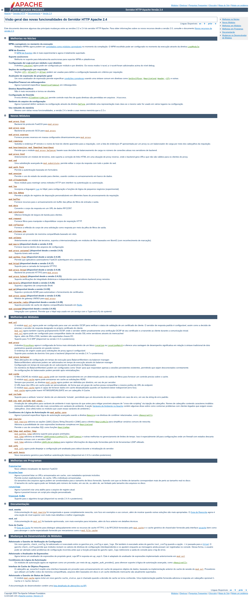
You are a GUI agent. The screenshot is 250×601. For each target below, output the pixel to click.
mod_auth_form (16, 167)
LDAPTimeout (75, 437)
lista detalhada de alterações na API (70, 586)
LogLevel (28, 66)
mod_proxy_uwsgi (17, 296)
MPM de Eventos (24, 53)
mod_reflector (16, 225)
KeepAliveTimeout (50, 85)
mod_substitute (51, 163)
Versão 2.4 (47, 13)
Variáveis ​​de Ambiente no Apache (108, 406)
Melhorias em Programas (232, 29)
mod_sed (13, 160)
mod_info (13, 446)
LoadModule (193, 47)
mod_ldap (13, 431)
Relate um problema (239, 5)
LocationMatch (115, 345)
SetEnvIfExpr (135, 78)
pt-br (210, 24)
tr (215, 24)
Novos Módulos (228, 22)
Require (91, 415)
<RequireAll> (146, 415)
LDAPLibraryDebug (51, 442)
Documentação (34, 13)
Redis (79, 305)
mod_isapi (37, 401)
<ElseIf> (32, 72)
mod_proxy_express (18, 135)
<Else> (42, 72)
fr (204, 24)
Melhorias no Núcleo (230, 19)
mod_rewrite (15, 419)
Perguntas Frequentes (198, 5)
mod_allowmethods (18, 180)
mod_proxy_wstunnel (19, 251)
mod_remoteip (16, 141)
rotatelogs (14, 487)
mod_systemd (15, 309)
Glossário (213, 5)
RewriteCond (150, 78)
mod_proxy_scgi (17, 128)
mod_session (15, 173)
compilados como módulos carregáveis (64, 46)
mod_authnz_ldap (27, 431)
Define (81, 104)
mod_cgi (13, 401)
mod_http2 (14, 263)
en (200, 24)
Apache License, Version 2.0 (31, 596)
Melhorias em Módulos (231, 26)
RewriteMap (63, 427)
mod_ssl (13, 322)
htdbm (22, 496)
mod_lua (13, 186)
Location (99, 345)
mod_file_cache (89, 530)
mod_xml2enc (15, 238)
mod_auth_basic (17, 452)
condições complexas (74, 78)
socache (202, 528)
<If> (24, 72)
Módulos (174, 5)
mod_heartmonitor (18, 147)
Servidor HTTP (19, 13)
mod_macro (14, 244)
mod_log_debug (16, 193)
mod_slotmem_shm (17, 231)
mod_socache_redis (18, 302)
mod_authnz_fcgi (17, 257)
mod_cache (14, 374)
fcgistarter (15, 466)
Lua (37, 189)
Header (160, 78)
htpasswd (13, 496)
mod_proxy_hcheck (18, 276)
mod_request (15, 218)
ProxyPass (28, 345)
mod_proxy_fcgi (17, 121)
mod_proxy (53, 124)
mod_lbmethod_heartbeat (41, 147)
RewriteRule (101, 422)
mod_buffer (14, 199)
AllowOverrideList (38, 97)
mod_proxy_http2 (17, 270)
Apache (7, 13)
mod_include (15, 394)
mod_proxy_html (17, 154)
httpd (206, 544)
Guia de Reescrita (199, 512)
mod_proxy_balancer (45, 150)
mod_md (12, 289)
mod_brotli (14, 283)
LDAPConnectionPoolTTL (56, 437)
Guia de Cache (23, 528)
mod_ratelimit (16, 212)
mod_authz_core (58, 412)
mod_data (13, 206)
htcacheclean (16, 472)
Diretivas (183, 5)
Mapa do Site (224, 5)
